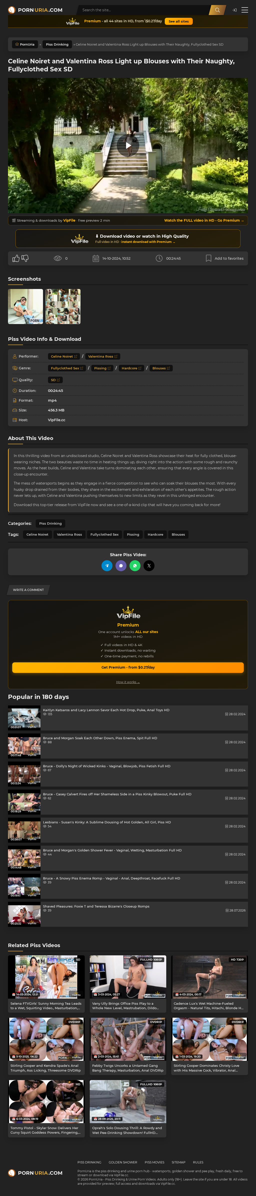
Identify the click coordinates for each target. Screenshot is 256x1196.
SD (53, 380)
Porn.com (40, 10)
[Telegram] (107, 565)
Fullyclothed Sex (65, 368)
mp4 (52, 400)
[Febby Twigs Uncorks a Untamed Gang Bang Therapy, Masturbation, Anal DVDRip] (128, 1039)
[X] (149, 565)
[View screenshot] (25, 306)
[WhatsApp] (135, 565)
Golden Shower (123, 1162)
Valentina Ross (100, 356)
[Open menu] (245, 10)
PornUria (27, 44)
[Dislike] (25, 258)
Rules (198, 1162)
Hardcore (129, 368)
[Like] (16, 258)
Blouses (159, 368)
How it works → (128, 682)
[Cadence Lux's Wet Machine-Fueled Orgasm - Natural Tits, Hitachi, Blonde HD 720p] (209, 976)
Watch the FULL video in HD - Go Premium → (204, 220)
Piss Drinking (57, 44)
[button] (234, 10)
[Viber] (121, 565)
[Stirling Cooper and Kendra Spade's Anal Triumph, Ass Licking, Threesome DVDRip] (46, 1039)
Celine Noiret (62, 356)
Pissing (100, 368)
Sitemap (179, 1162)
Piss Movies (154, 1162)
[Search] (217, 10)
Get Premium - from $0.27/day (128, 667)
